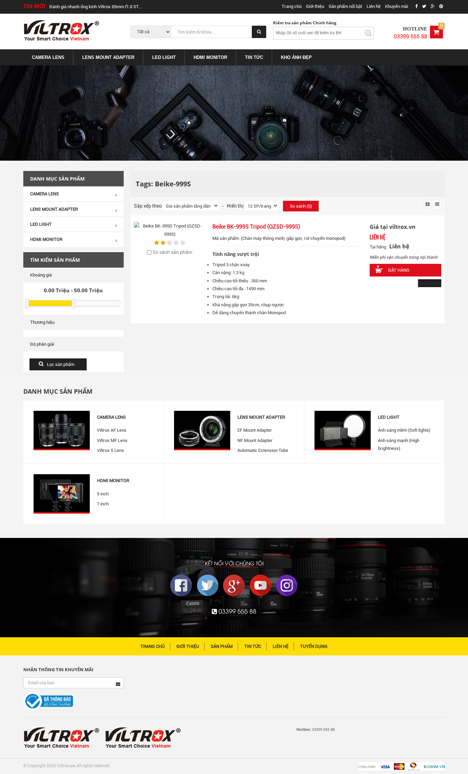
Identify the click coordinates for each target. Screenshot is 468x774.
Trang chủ (291, 6)
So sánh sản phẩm (172, 252)
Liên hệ (374, 6)
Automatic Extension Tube (262, 450)
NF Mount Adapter (255, 440)
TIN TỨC (254, 57)
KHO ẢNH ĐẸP (296, 57)
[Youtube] (260, 585)
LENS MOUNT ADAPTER (108, 57)
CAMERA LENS (48, 57)
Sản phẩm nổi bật (345, 6)
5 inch (103, 493)
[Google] (234, 585)
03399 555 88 (410, 36)
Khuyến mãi (396, 6)
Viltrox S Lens (110, 450)
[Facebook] (181, 585)
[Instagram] (287, 585)
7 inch (103, 503)
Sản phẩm (222, 646)
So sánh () (301, 206)
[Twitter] (208, 585)
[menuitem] (48, 57)
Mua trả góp (429, 283)
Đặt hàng (398, 270)
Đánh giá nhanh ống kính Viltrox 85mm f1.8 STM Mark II (97, 6)
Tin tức (252, 646)
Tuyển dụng (314, 646)
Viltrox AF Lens (111, 430)
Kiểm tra (367, 33)
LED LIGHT (164, 57)
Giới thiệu (315, 6)
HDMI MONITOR (210, 57)
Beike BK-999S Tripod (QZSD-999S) (256, 226)
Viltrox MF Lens (112, 440)
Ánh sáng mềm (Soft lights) (404, 430)
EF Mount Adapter (254, 430)
